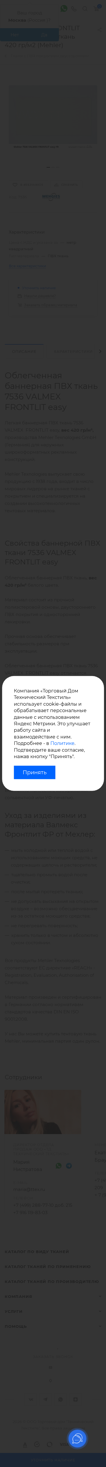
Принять (35, 772)
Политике (62, 743)
